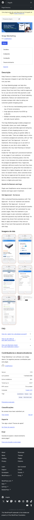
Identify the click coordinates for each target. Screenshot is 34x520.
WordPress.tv (6, 475)
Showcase (21, 452)
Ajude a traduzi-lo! (19, 13)
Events (20, 469)
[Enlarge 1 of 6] (14, 236)
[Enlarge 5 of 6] (30, 267)
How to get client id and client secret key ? (9, 339)
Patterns (20, 461)
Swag (20, 475)
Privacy (4, 461)
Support (4, 469)
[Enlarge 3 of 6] (14, 298)
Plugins (20, 458)
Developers (5, 472)
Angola (8, 497)
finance (26, 394)
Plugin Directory (6, 7)
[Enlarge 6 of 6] (30, 298)
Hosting (4, 458)
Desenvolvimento (8, 62)
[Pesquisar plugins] (19, 19)
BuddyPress (6, 490)
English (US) (29, 390)
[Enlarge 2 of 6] (14, 267)
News (3, 455)
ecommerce (20, 394)
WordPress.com (7, 481)
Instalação (6, 58)
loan (31, 394)
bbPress (5, 487)
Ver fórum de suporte (8, 427)
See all (30, 415)
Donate (21, 472)
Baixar (4, 43)
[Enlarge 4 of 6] (30, 236)
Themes (20, 455)
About (3, 452)
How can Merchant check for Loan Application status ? (10, 345)
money (20, 397)
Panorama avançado (8, 402)
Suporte (5, 67)
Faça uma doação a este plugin (11, 442)
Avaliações (6, 54)
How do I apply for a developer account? (14, 334)
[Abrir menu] (31, 2)
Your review (5, 415)
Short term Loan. (28, 397)
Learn (3, 467)
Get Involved (22, 467)
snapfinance (8, 38)
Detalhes (6, 49)
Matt (4, 484)
